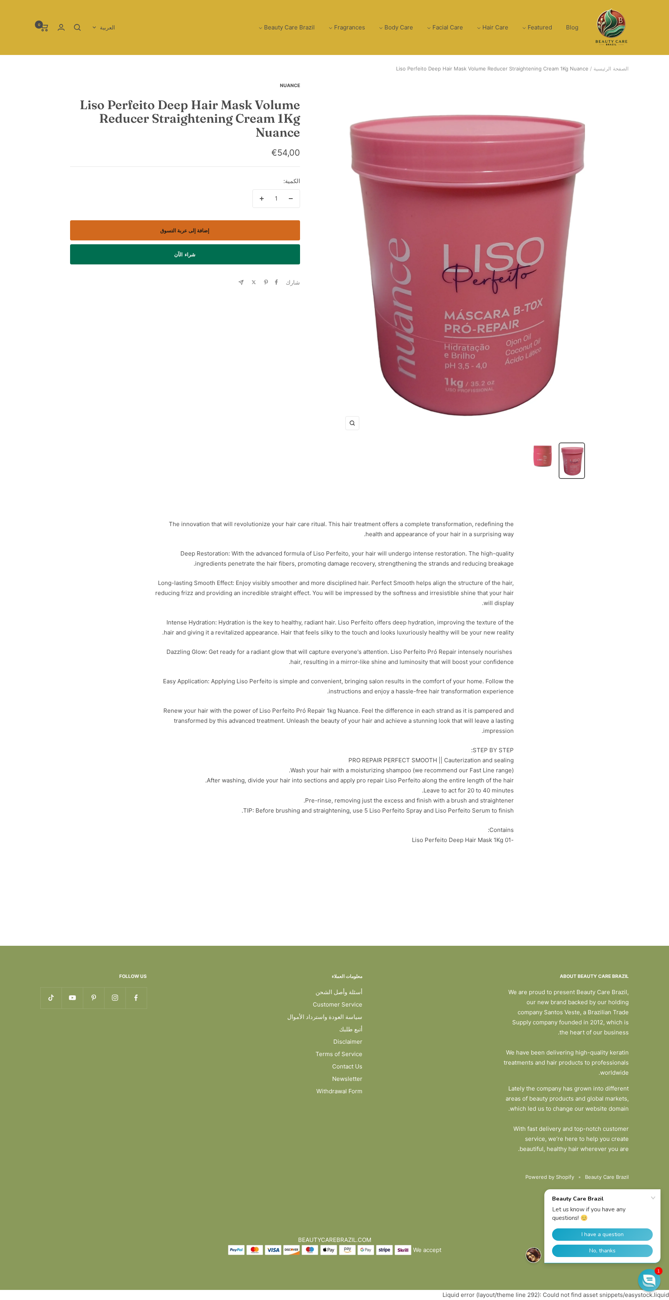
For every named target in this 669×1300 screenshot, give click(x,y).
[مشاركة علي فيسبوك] (276, 282)
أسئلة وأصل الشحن (339, 992)
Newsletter (347, 1078)
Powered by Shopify (549, 1177)
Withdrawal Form (339, 1091)
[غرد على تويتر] (253, 282)
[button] (649, 1280)
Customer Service (337, 1004)
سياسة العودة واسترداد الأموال (324, 1016)
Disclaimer (347, 1041)
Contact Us (347, 1066)
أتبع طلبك (350, 1029)
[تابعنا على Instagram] (114, 997)
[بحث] (77, 27)
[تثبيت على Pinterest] (266, 282)
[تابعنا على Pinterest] (93, 997)
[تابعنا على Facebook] (136, 997)
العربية (107, 27)
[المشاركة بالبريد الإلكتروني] (241, 282)
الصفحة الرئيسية (611, 68)
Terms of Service (339, 1054)
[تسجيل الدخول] (61, 27)
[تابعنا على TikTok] (51, 997)
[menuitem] (572, 27)
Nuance (290, 85)
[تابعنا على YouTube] (72, 997)
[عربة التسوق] (44, 27)
